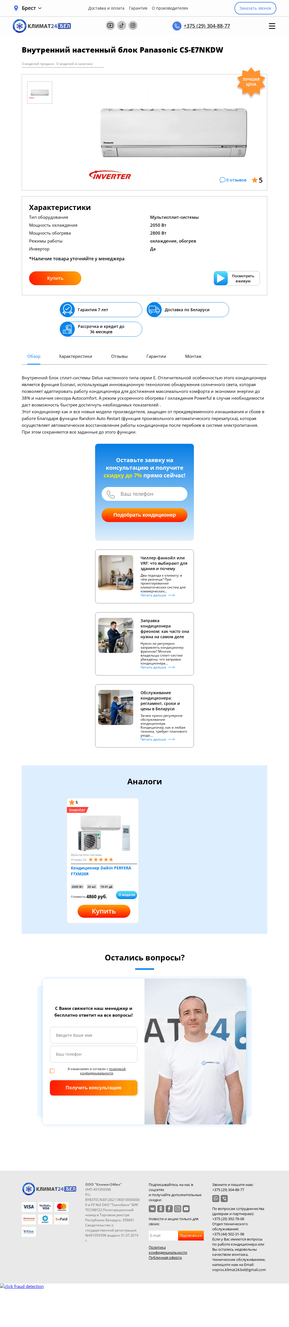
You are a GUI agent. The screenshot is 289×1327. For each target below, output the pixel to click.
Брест (29, 8)
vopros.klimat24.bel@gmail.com (239, 1269)
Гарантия (138, 8)
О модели (127, 895)
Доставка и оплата (106, 8)
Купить (55, 278)
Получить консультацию (94, 1087)
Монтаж (193, 356)
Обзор (33, 356)
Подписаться (190, 1235)
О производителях (170, 8)
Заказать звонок (255, 8)
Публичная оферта (165, 1257)
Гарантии (156, 356)
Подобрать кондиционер (144, 515)
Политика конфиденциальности (168, 1250)
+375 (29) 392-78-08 (228, 1218)
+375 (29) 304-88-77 (207, 25)
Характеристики (75, 356)
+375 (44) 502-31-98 (228, 1234)
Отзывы (119, 356)
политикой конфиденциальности (103, 1071)
